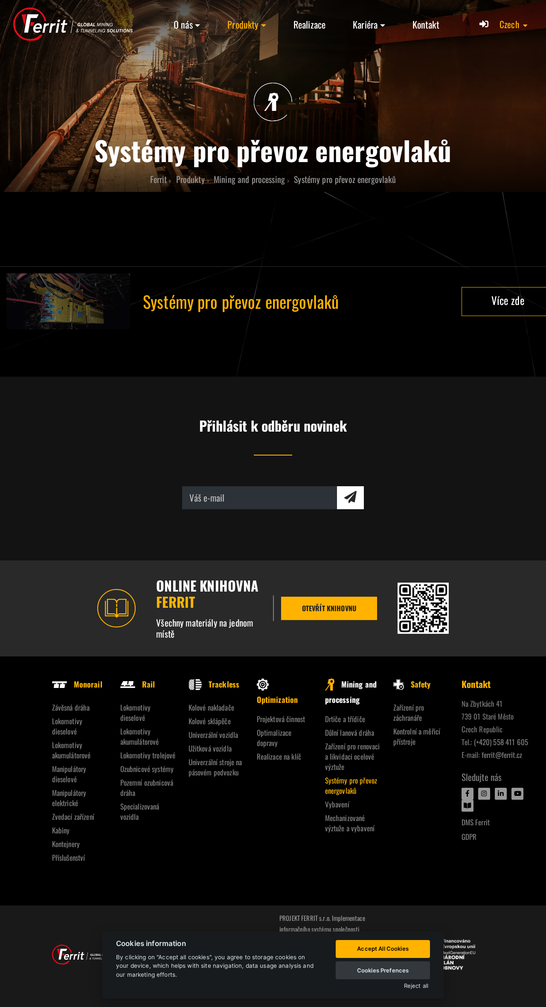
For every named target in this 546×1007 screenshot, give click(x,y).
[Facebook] (467, 794)
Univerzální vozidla (213, 734)
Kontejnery (66, 844)
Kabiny (61, 830)
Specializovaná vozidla (140, 811)
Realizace (309, 24)
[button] (514, 24)
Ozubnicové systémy (147, 768)
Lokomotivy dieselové (67, 726)
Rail (148, 684)
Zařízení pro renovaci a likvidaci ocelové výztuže (352, 756)
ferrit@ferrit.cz (502, 754)
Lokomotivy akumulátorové (71, 750)
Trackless (224, 684)
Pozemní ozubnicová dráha (147, 787)
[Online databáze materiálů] (423, 608)
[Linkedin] (501, 794)
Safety (421, 684)
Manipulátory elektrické (69, 797)
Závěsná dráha (71, 707)
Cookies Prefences (383, 970)
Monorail (88, 684)
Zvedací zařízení (73, 816)
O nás (183, 24)
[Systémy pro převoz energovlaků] (68, 301)
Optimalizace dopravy (274, 737)
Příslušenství (68, 857)
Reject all (416, 986)
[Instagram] (484, 794)
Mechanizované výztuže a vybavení (350, 823)
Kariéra (365, 24)
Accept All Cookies (383, 948)
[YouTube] (517, 794)
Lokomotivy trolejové (148, 755)
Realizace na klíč (279, 756)
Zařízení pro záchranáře (408, 712)
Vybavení (337, 804)
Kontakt (425, 24)
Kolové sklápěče (210, 721)
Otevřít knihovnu (329, 608)
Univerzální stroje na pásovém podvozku (215, 767)
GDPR (469, 836)
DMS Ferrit (476, 822)
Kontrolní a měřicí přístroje (417, 736)
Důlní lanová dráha (350, 732)
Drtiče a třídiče (345, 719)
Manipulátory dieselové (69, 773)
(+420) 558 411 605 (501, 742)
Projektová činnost (281, 719)
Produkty (242, 24)
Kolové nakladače (211, 707)
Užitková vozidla (210, 748)
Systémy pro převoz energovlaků (351, 785)
